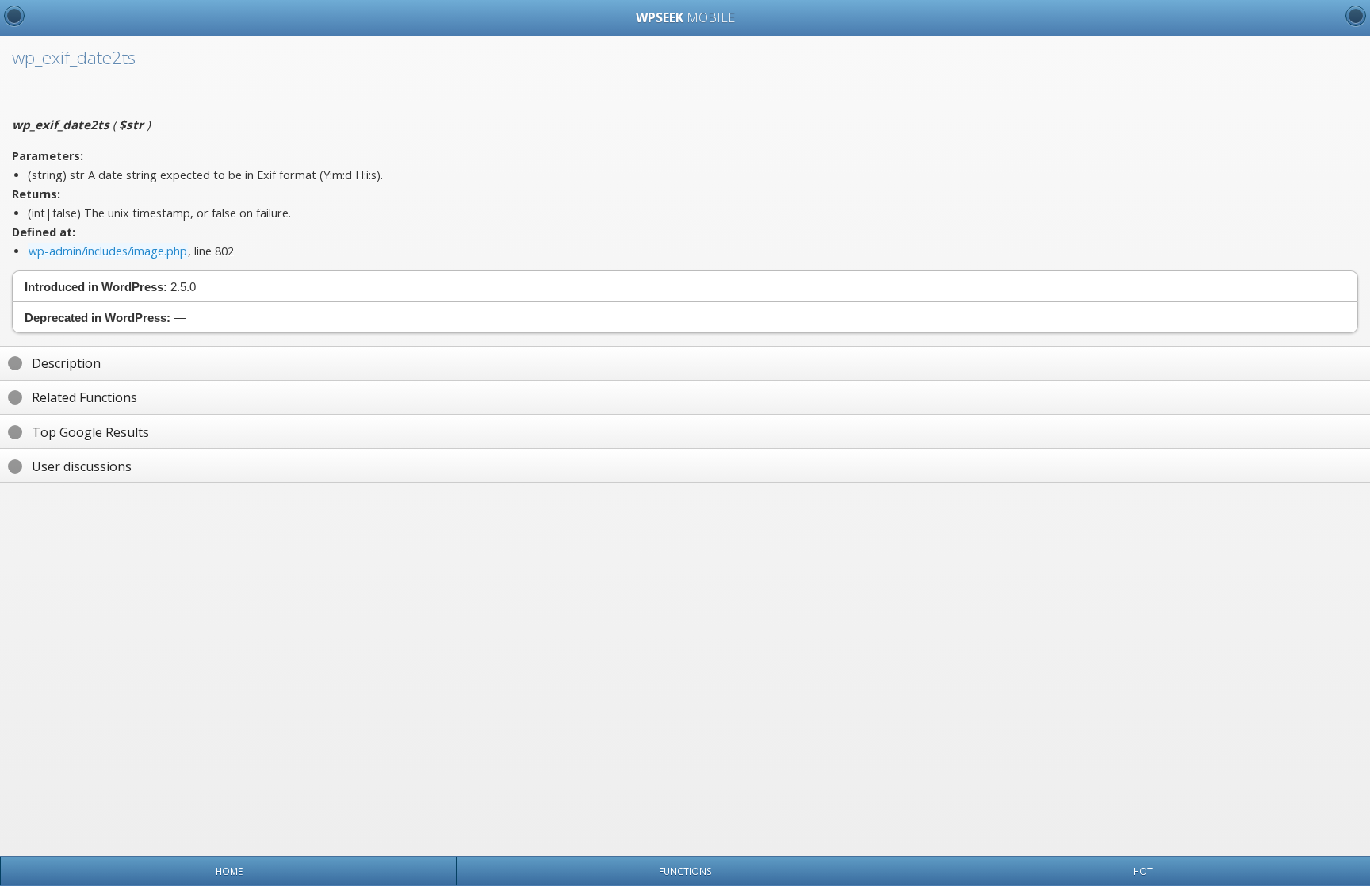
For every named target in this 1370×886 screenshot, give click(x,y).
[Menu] (14, 16)
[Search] (1355, 16)
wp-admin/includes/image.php (108, 251)
